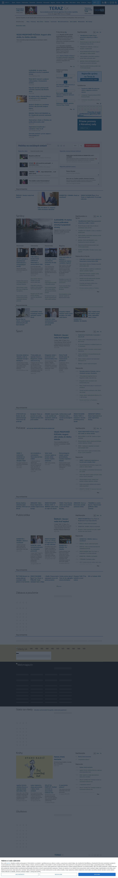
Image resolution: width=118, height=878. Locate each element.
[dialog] (59, 868)
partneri (8, 863)
